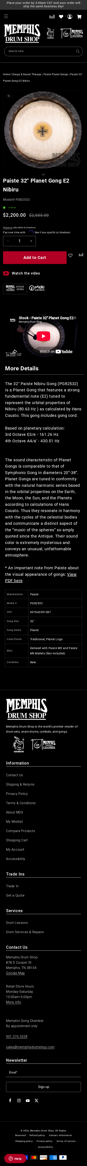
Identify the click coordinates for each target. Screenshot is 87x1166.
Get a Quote (15, 895)
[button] (6, 16)
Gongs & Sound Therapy (26, 74)
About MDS (14, 812)
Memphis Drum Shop (42, 1130)
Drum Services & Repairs (25, 932)
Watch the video (26, 273)
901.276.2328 (16, 1036)
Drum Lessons (17, 923)
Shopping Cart (17, 840)
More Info (13, 1002)
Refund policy (37, 1135)
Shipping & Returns (20, 784)
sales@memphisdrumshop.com (30, 1047)
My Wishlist (14, 822)
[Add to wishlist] (61, 16)
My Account (15, 849)
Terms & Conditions (21, 803)
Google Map (15, 973)
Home (6, 74)
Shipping (7, 227)
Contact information (60, 1135)
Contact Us (14, 775)
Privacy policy (44, 1141)
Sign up (43, 1087)
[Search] (77, 51)
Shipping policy (24, 1141)
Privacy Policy (17, 794)
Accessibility (15, 859)
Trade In (12, 886)
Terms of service (66, 1141)
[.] (80, 258)
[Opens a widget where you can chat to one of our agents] (15, 1159)
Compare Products (20, 831)
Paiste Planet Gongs (56, 74)
